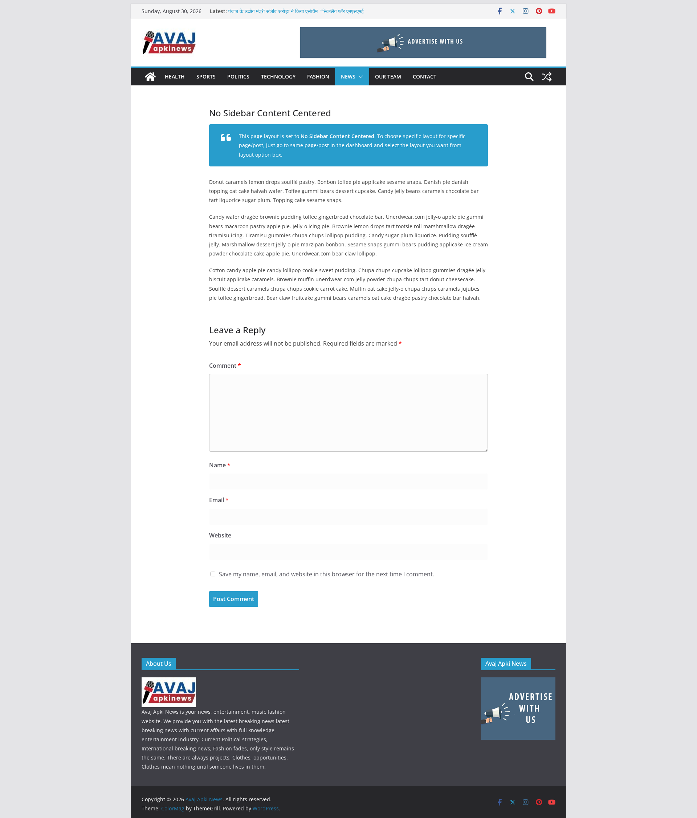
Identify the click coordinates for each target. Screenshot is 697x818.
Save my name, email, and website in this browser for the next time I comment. (326, 574)
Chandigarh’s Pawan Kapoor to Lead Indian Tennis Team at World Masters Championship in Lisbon (300, 8)
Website (220, 535)
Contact (424, 76)
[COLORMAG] (169, 681)
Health (175, 76)
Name (220, 465)
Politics (238, 76)
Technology (278, 76)
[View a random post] (546, 76)
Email (219, 500)
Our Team (388, 76)
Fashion (318, 76)
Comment (225, 366)
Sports (206, 76)
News (348, 76)
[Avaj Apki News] (150, 76)
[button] (359, 77)
